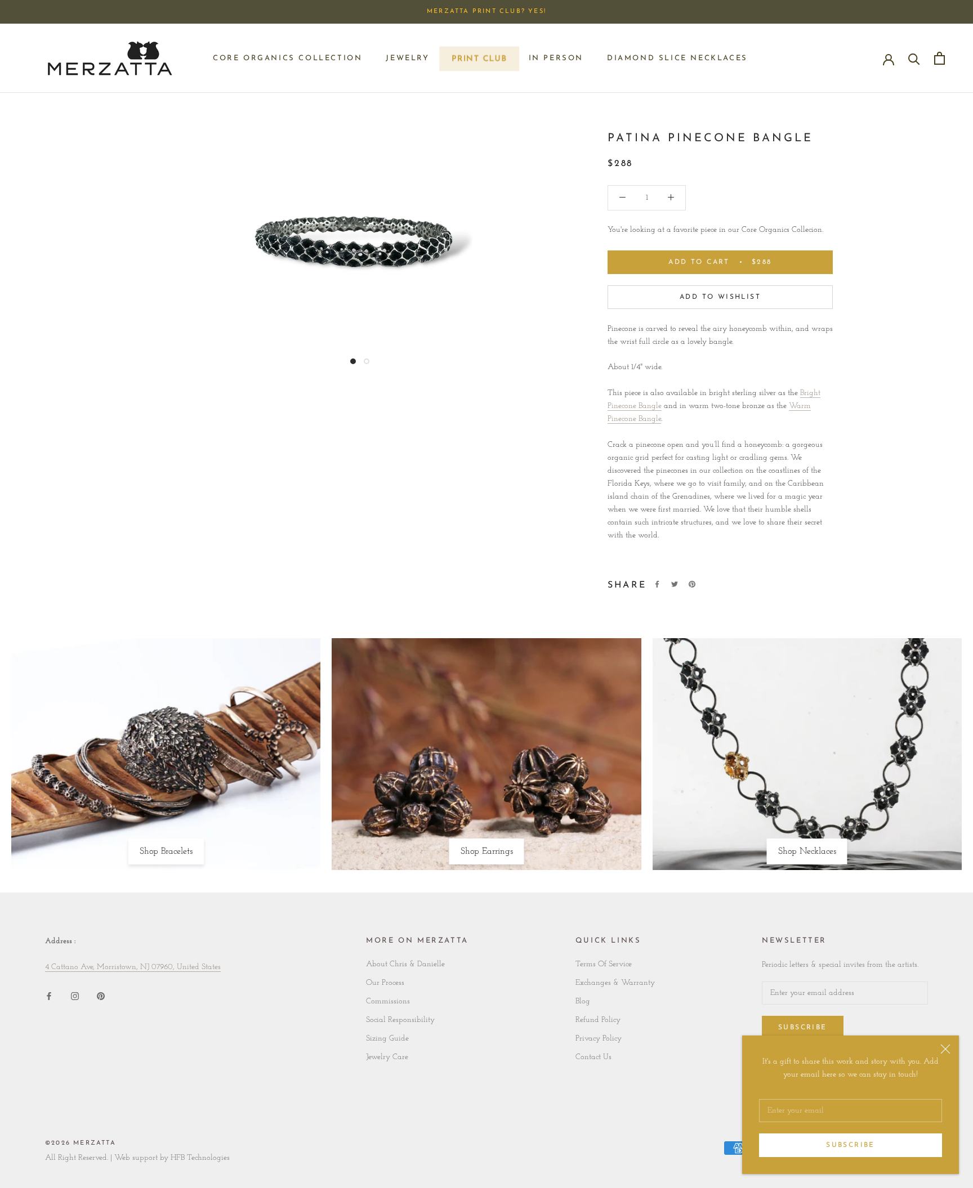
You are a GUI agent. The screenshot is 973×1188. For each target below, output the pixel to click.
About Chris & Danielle (405, 964)
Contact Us (593, 1057)
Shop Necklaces (807, 851)
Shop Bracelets (166, 851)
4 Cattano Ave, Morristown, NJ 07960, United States (133, 967)
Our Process (385, 983)
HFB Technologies (200, 1158)
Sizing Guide (387, 1038)
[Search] (914, 58)
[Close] (945, 1049)
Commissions (388, 1001)
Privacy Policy (598, 1038)
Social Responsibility (400, 1020)
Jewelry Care (387, 1057)
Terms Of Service (603, 964)
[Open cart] (939, 58)
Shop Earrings (487, 851)
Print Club (479, 61)
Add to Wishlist (720, 297)
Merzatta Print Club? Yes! (486, 11)
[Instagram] (75, 995)
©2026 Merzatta (80, 1143)
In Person (556, 58)
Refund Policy (598, 1020)
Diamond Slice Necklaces (677, 58)
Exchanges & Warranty (615, 983)
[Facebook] (657, 584)
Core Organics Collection (287, 58)
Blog (582, 1001)
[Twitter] (674, 584)
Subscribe (850, 1145)
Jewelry (407, 58)
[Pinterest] (692, 584)
